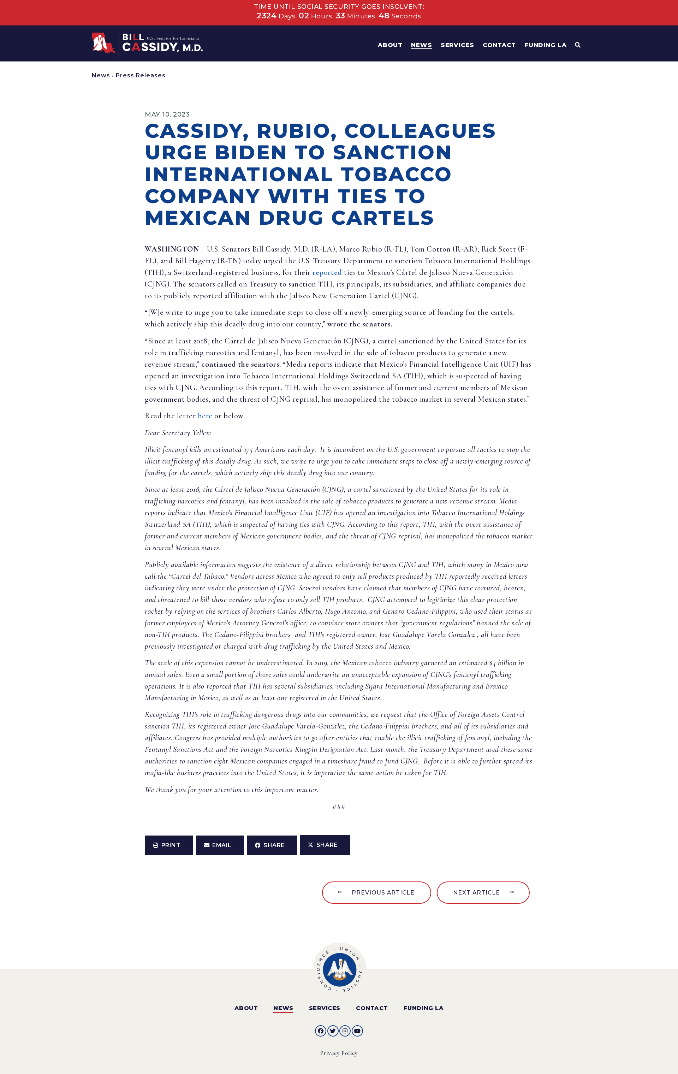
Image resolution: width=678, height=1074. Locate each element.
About (246, 1008)
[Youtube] (357, 1031)
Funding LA (424, 1008)
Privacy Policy (339, 1053)
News (101, 75)
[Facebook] (320, 1031)
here (205, 415)
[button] (169, 845)
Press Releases (141, 75)
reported (327, 272)
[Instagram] (345, 1031)
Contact (372, 1008)
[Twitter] (333, 1031)
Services (324, 1008)
